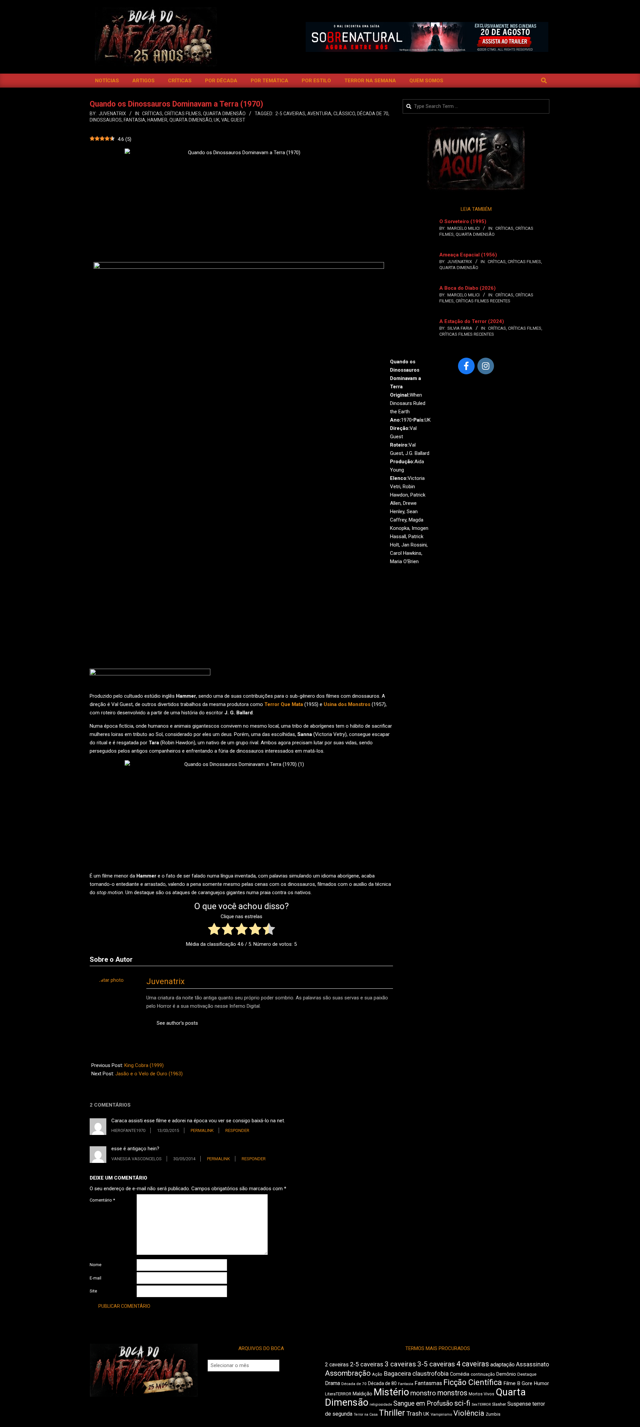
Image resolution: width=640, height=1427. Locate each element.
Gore (527, 1383)
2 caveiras (337, 1364)
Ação (377, 1374)
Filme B (511, 1383)
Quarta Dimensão (224, 113)
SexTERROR (481, 1404)
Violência (468, 1413)
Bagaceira (397, 1373)
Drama (332, 1383)
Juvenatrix (165, 981)
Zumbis (493, 1414)
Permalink (202, 1130)
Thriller (392, 1413)
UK (216, 120)
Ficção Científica (472, 1382)
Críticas (152, 113)
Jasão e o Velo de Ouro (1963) (149, 1074)
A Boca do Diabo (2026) (467, 288)
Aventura (319, 113)
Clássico (344, 113)
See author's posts (177, 1023)
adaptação (502, 1364)
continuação (483, 1374)
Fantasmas (428, 1383)
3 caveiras (400, 1364)
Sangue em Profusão (423, 1403)
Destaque (526, 1374)
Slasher (499, 1404)
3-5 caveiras (436, 1364)
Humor (541, 1383)
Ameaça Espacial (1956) (468, 255)
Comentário (102, 1200)
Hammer (157, 120)
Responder (237, 1130)
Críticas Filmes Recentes (483, 300)
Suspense (519, 1404)
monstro (423, 1393)
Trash (414, 1413)
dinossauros (106, 120)
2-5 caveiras (290, 113)
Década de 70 (372, 113)
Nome (95, 1264)
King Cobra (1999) (144, 1065)
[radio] (214, 930)
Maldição (362, 1394)
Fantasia (134, 120)
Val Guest (233, 120)
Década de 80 (382, 1383)
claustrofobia (430, 1373)
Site (93, 1290)
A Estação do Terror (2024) (471, 321)
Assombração (348, 1373)
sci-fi (462, 1403)
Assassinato (532, 1364)
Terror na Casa (366, 1414)
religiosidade (381, 1404)
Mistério (391, 1392)
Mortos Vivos (481, 1394)
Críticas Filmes (182, 113)
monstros (452, 1393)
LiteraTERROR (338, 1393)
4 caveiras (472, 1364)
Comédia (459, 1374)
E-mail (95, 1277)
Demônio (506, 1374)
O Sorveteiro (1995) (462, 221)
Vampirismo (441, 1414)
